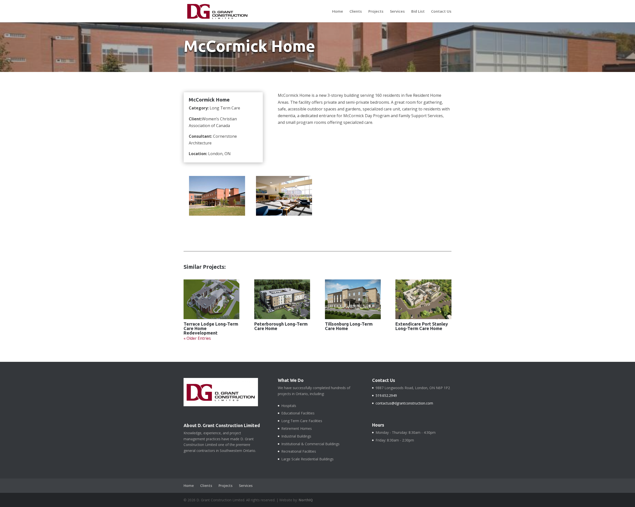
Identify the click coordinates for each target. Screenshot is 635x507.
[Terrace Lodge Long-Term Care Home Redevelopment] (211, 299)
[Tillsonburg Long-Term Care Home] (353, 299)
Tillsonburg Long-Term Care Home (349, 326)
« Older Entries (197, 338)
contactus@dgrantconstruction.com (404, 403)
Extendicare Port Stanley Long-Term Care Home (421, 326)
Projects (375, 11)
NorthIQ (306, 500)
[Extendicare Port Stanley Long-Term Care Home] (423, 299)
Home (337, 11)
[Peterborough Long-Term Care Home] (282, 299)
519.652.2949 (386, 395)
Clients (355, 11)
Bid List (418, 11)
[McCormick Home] (217, 215)
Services (397, 11)
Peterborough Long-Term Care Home (281, 326)
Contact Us (441, 11)
